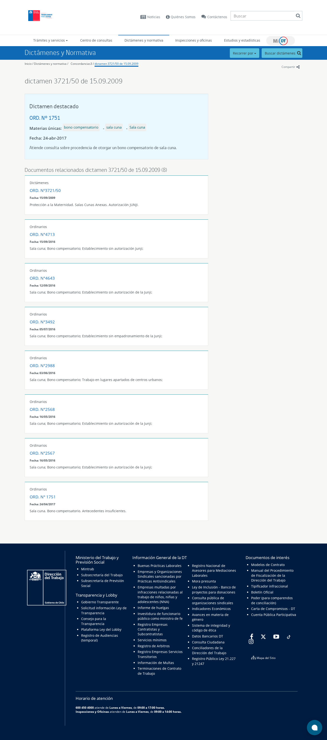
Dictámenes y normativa (143, 40)
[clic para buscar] (298, 15)
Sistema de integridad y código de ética (211, 627)
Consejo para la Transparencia (93, 621)
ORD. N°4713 (42, 234)
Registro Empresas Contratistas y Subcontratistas (153, 629)
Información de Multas (156, 662)
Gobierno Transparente (100, 602)
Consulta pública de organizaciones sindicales (212, 600)
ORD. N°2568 (42, 409)
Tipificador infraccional (269, 586)
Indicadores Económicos (211, 608)
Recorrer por (243, 53)
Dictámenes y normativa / (51, 64)
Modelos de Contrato (268, 564)
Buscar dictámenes (280, 53)
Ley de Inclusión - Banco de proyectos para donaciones (214, 589)
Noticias (153, 17)
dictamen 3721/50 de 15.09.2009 (116, 64)
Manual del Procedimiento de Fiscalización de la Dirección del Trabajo (272, 575)
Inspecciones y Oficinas (92, 711)
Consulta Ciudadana (208, 642)
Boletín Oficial (262, 592)
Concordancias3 (81, 64)
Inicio (28, 64)
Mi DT (280, 40)
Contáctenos (217, 17)
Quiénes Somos (183, 17)
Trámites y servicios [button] (49, 40)
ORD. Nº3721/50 (45, 190)
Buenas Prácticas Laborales (159, 565)
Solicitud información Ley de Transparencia (104, 610)
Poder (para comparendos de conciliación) (272, 600)
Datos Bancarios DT (207, 636)
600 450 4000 (85, 707)
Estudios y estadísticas (242, 40)
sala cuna (114, 127)
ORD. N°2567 (42, 453)
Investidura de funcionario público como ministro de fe (160, 616)
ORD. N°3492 (42, 322)
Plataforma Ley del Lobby (101, 629)
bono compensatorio (81, 127)
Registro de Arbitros (154, 646)
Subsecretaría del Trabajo (102, 575)
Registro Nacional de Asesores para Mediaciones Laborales (214, 570)
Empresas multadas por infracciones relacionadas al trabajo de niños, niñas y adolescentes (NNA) (160, 594)
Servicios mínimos (152, 640)
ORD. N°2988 (42, 365)
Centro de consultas (96, 40)
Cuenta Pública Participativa (273, 614)
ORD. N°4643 (42, 278)
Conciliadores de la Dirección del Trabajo (209, 650)
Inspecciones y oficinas (193, 40)
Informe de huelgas (153, 607)
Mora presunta (204, 581)
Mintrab (87, 569)
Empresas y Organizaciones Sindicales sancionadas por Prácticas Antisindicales (160, 576)
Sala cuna (137, 127)
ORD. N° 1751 (44, 117)
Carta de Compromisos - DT (273, 608)
